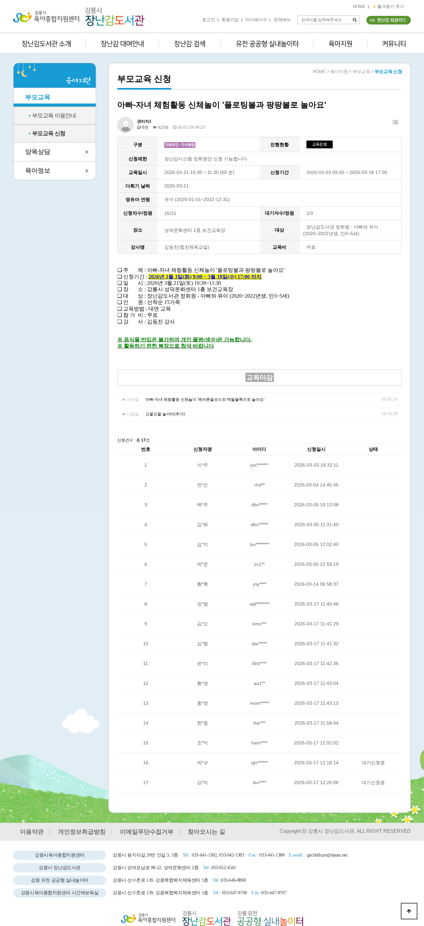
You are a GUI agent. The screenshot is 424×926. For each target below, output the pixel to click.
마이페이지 (256, 19)
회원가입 (230, 19)
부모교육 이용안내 (54, 115)
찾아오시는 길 (206, 831)
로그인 (208, 19)
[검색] (355, 20)
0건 (144, 127)
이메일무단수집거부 (147, 831)
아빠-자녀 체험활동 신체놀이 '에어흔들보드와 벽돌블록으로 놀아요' (204, 399)
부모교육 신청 (48, 133)
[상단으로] (409, 911)
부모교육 (37, 97)
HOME (359, 6)
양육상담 (37, 151)
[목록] (395, 122)
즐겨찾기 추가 (388, 6)
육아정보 (37, 170)
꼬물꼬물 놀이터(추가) (165, 414)
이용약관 (32, 831)
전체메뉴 (282, 19)
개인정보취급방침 (82, 831)
